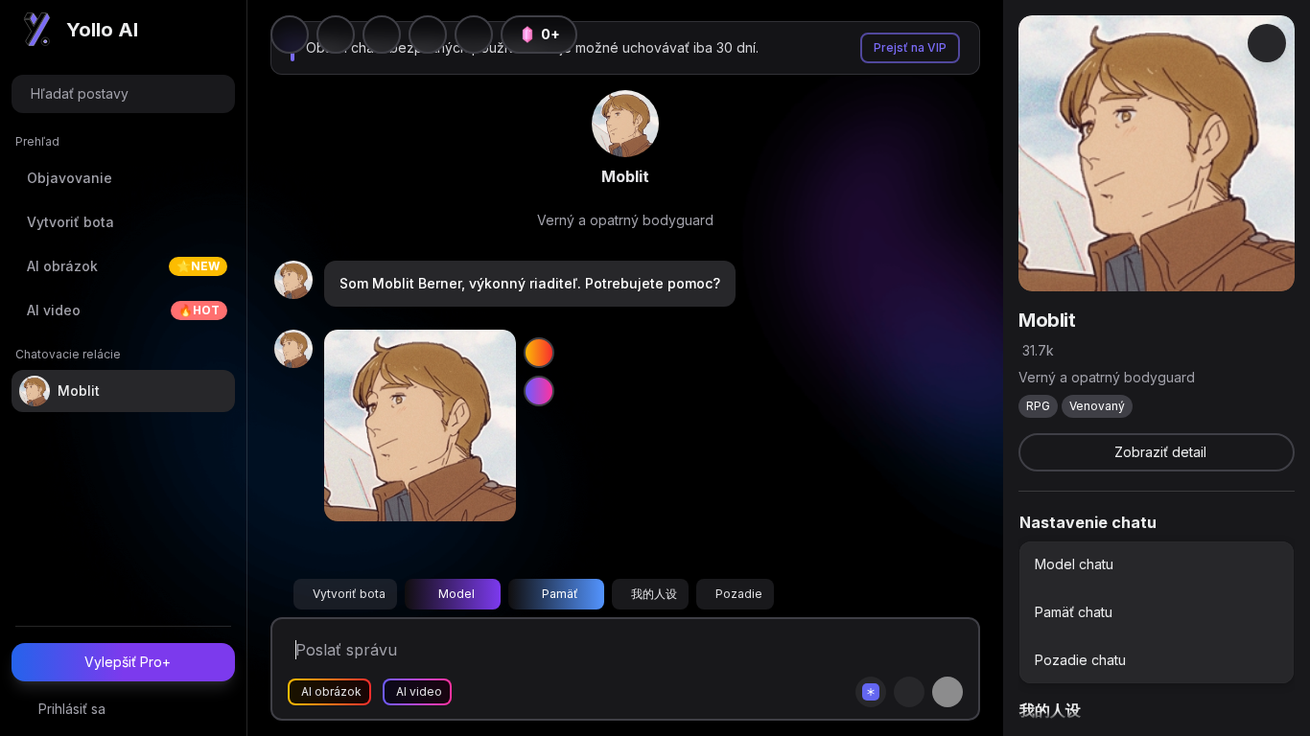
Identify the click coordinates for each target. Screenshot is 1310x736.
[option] (1156, 564)
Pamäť (560, 593)
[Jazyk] (382, 34)
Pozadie (738, 593)
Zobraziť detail (1160, 452)
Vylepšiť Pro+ (127, 662)
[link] (625, 123)
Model (456, 593)
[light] (428, 34)
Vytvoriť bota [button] (349, 593)
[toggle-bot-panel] (1267, 43)
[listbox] (1156, 612)
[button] (474, 34)
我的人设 (654, 593)
